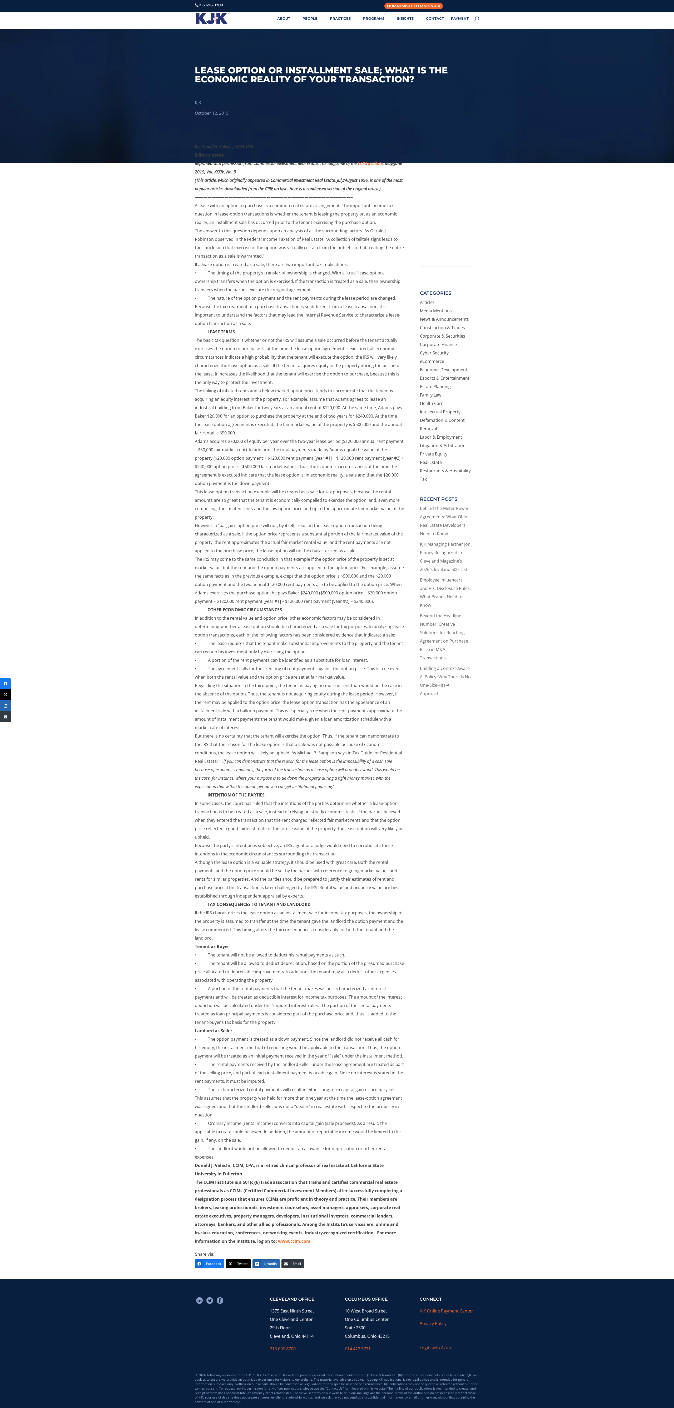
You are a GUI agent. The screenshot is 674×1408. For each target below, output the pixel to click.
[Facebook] (5, 683)
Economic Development (443, 370)
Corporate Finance (438, 344)
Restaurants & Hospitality (445, 471)
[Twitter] (5, 694)
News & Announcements (444, 319)
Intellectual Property (440, 412)
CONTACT (435, 19)
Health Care (431, 403)
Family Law (430, 395)
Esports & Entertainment (444, 378)
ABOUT (283, 19)
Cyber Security (434, 353)
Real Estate (431, 462)
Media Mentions (436, 311)
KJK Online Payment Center (446, 1311)
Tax (423, 479)
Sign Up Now (447, 240)
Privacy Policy (433, 1323)
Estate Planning (435, 386)
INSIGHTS (405, 19)
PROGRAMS (373, 19)
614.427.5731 (358, 1349)
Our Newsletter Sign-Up (413, 6)
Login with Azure (436, 1348)
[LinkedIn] (5, 705)
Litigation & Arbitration (442, 445)
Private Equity (433, 454)
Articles (427, 302)
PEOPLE (310, 19)
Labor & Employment (441, 437)
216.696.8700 (283, 1349)
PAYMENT (460, 19)
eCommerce (432, 361)
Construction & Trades (442, 327)
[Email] (5, 716)
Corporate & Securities (442, 336)
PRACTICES (340, 19)
